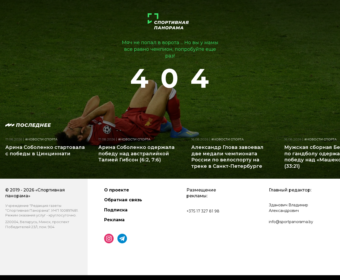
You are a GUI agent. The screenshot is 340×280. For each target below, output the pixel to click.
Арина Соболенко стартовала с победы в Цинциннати (45, 150)
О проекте (116, 190)
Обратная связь (123, 199)
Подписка (116, 209)
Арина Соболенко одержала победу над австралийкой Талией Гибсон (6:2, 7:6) (136, 153)
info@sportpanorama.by (291, 221)
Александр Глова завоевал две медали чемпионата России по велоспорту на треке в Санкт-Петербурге (227, 156)
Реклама (114, 219)
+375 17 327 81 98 (202, 211)
